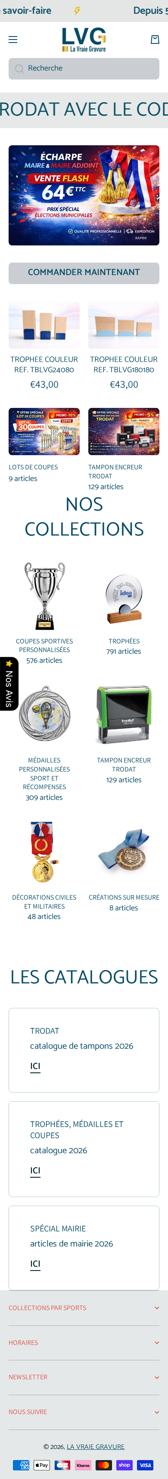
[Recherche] (16, 69)
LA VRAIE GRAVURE (95, 1447)
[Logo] (84, 40)
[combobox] (84, 69)
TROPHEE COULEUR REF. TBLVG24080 (44, 365)
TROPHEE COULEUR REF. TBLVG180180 (124, 365)
